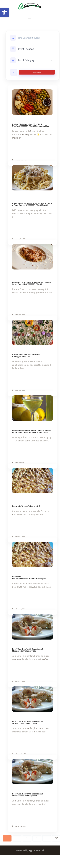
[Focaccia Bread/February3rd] (32, 480)
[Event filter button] (13, 72)
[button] (4, 12)
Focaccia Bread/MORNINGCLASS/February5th (29, 577)
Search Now (37, 72)
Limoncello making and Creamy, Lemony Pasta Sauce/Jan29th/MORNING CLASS (31, 431)
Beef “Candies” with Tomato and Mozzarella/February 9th (27, 650)
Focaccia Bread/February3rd (26, 506)
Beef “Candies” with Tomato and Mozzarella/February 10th (27, 722)
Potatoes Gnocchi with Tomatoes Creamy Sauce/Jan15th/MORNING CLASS (31, 283)
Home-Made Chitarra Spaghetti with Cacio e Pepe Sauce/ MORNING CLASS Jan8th (32, 204)
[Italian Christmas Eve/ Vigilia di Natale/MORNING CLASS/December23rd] (32, 102)
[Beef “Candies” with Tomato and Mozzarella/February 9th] (32, 627)
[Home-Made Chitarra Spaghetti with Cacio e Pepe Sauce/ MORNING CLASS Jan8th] (32, 178)
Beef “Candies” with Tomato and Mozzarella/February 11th (27, 794)
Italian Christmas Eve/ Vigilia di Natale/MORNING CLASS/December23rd (31, 125)
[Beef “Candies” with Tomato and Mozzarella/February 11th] (32, 771)
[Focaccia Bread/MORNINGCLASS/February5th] (32, 554)
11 (46, 837)
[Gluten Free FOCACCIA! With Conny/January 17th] (32, 332)
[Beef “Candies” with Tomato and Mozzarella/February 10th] (32, 699)
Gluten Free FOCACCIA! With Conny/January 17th (26, 355)
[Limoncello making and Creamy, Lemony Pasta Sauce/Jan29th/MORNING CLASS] (32, 408)
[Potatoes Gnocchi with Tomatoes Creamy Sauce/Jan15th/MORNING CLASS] (32, 256)
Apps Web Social (36, 850)
